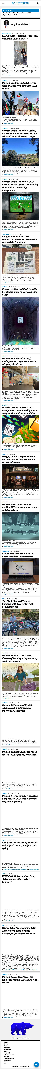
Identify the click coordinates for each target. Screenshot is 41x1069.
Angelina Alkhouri (20, 24)
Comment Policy (9, 1058)
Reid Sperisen (16, 970)
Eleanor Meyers (8, 869)
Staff (5, 1051)
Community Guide (7, 1061)
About (6, 1042)
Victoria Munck (16, 869)
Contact (6, 1044)
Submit (6, 1046)
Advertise (7, 1047)
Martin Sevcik (33, 970)
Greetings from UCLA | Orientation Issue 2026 (17, 13)
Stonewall (7, 1053)
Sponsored (7, 1049)
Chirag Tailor (23, 869)
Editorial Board (9, 1055)
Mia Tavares (24, 970)
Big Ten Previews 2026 (10, 15)
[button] (38, 3)
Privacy (6, 1056)
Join (5, 1064)
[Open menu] (3, 3)
